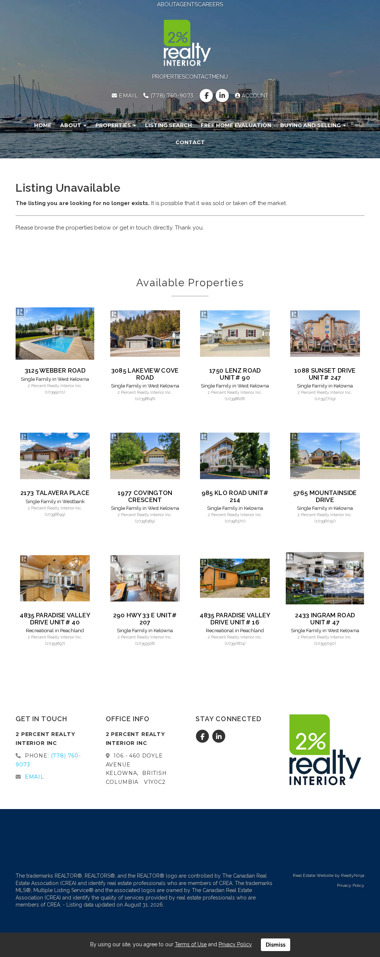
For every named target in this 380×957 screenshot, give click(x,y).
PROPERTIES (168, 76)
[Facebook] (207, 96)
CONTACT (198, 76)
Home (42, 125)
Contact (190, 142)
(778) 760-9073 (171, 95)
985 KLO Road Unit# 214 (235, 496)
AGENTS (187, 4)
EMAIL (127, 95)
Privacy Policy (350, 885)
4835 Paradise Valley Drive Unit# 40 (55, 618)
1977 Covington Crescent (145, 496)
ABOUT (166, 4)
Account (254, 96)
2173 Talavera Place (54, 492)
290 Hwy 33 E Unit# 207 (145, 618)
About (71, 125)
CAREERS (210, 4)
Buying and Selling (311, 125)
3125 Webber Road (55, 370)
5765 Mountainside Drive (325, 496)
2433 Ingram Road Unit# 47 (325, 618)
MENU (220, 76)
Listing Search (168, 125)
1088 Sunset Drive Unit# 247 (325, 374)
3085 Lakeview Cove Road (145, 374)
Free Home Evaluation (236, 125)
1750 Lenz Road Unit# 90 (235, 374)
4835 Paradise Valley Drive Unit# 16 (235, 618)
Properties (113, 125)
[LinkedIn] (223, 96)
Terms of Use (191, 944)
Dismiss (275, 945)
